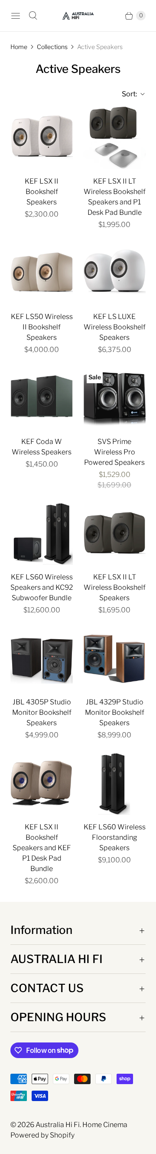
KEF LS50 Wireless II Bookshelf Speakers (42, 327)
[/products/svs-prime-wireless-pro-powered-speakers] (114, 398)
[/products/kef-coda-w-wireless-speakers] (41, 398)
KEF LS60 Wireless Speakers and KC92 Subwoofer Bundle (41, 587)
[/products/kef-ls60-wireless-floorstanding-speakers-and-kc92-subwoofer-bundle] (41, 534)
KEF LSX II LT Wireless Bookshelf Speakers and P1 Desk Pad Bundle (115, 197)
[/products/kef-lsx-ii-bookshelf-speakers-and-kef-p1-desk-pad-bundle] (41, 784)
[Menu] (15, 15)
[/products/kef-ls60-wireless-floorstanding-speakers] (114, 784)
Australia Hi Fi (58, 1125)
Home (18, 46)
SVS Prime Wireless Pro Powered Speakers (114, 452)
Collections (52, 46)
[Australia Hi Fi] (78, 15)
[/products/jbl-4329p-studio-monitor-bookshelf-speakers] (114, 659)
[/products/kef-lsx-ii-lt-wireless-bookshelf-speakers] (114, 534)
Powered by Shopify (42, 1135)
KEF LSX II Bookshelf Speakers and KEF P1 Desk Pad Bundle (42, 848)
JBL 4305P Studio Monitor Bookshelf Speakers (42, 712)
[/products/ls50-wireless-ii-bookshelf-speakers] (41, 273)
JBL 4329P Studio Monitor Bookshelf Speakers (114, 712)
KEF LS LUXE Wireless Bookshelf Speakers (115, 327)
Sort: (127, 94)
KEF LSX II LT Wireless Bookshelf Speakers (115, 587)
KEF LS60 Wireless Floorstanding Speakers (115, 837)
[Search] (33, 15)
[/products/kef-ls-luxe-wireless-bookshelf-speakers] (114, 273)
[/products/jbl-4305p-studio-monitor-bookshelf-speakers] (41, 659)
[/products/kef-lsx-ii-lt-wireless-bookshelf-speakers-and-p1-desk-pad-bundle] (114, 138)
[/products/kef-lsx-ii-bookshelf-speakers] (41, 138)
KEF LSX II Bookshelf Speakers (41, 191)
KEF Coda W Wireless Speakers (42, 446)
